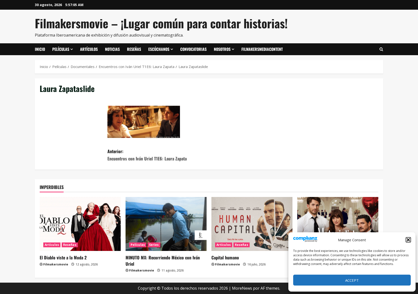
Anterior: (147, 155)
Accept (352, 280)
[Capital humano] (251, 224)
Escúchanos (158, 49)
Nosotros (222, 49)
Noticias (112, 49)
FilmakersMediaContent (262, 49)
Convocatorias (193, 49)
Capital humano (225, 257)
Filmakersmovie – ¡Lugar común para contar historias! (161, 23)
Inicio (40, 49)
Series (154, 245)
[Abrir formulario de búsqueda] (381, 49)
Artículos (89, 49)
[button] (408, 239)
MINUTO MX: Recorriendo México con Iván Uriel (163, 260)
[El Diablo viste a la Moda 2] (80, 224)
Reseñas (134, 49)
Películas (60, 49)
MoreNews (242, 288)
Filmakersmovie (55, 264)
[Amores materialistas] (337, 224)
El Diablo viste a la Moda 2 (63, 257)
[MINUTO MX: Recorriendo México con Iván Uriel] (166, 224)
